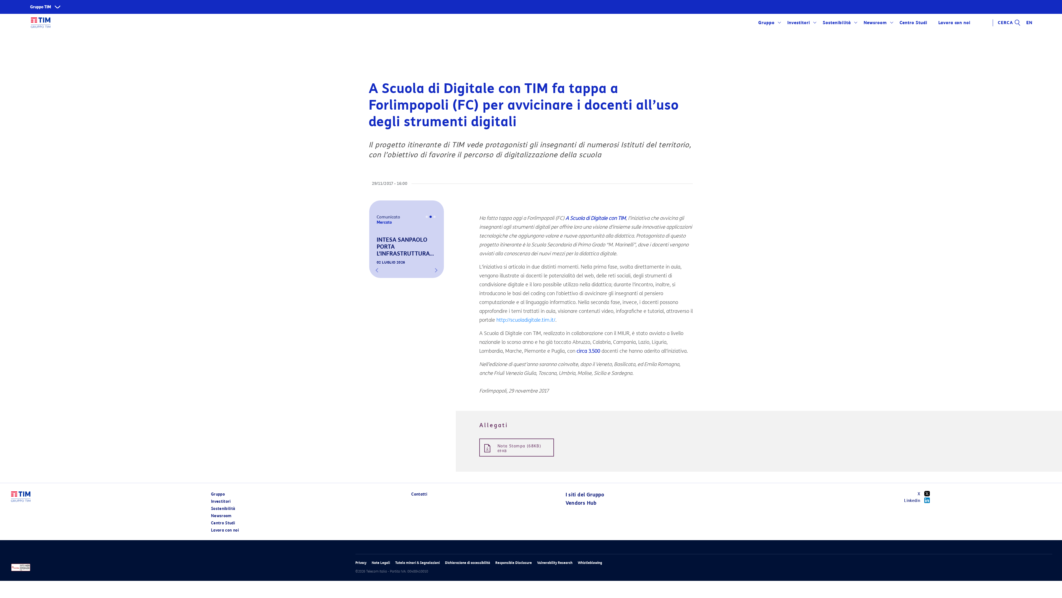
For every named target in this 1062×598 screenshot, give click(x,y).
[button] (377, 270)
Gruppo (766, 22)
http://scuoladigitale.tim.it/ (525, 320)
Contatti (419, 494)
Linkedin (912, 500)
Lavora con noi (225, 530)
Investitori (798, 22)
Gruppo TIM (40, 7)
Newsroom (875, 22)
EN (1029, 22)
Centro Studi (223, 523)
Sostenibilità (837, 22)
